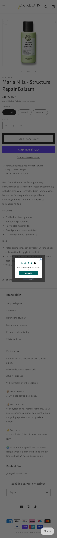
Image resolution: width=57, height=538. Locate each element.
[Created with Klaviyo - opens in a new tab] (28, 279)
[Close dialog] (40, 260)
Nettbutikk (28, 273)
